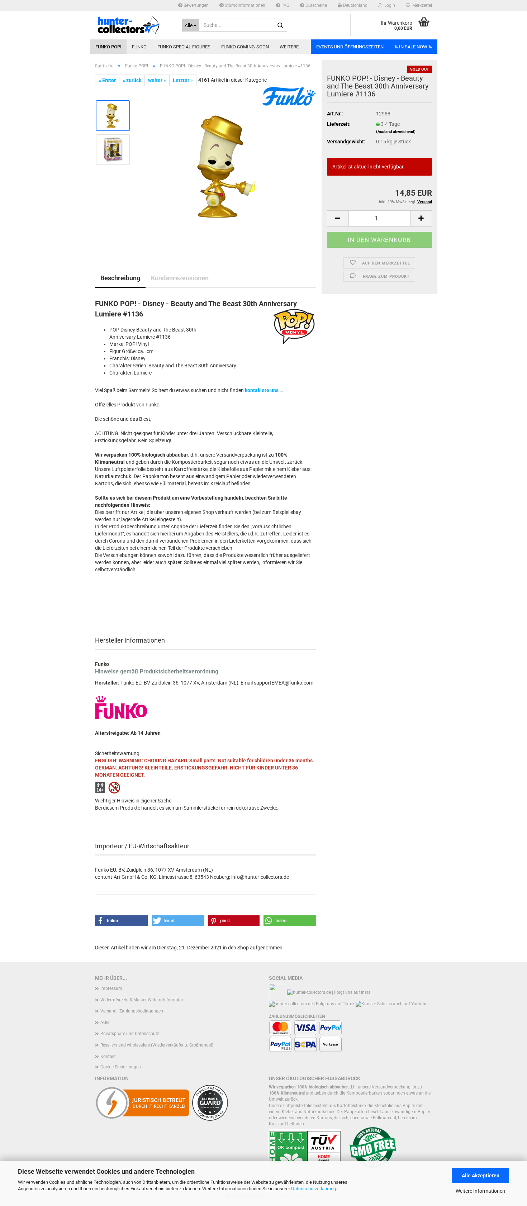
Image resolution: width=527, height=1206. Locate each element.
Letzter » (183, 80)
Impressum (111, 988)
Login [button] (388, 5)
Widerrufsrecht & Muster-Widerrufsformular (141, 999)
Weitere (289, 46)
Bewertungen (195, 5)
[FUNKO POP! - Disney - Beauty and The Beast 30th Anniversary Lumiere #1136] (226, 166)
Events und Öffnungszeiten (350, 46)
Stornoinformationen (244, 5)
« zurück (132, 80)
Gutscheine (315, 5)
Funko (139, 46)
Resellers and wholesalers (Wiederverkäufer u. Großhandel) (156, 1045)
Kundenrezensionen (180, 278)
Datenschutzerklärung (313, 1188)
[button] (352, 5)
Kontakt (108, 1056)
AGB (104, 1022)
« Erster (107, 80)
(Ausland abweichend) (396, 131)
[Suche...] (280, 25)
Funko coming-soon (245, 46)
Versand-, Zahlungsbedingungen (131, 1011)
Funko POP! (108, 46)
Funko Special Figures (183, 46)
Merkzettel (421, 5)
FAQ (284, 5)
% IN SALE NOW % (413, 46)
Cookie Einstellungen (120, 1066)
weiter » (157, 80)
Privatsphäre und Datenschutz (129, 1033)
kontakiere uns (262, 390)
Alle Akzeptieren (480, 1175)
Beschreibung (120, 278)
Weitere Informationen (480, 1191)
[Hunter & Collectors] (133, 25)
